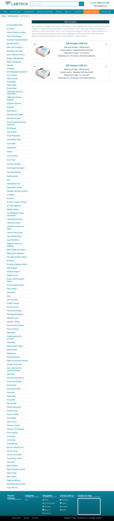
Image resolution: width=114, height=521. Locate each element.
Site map (35, 518)
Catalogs (59, 12)
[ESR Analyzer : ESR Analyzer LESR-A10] (42, 51)
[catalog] (34, 44)
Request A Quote (91, 11)
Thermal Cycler (15, 12)
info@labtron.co (102, 6)
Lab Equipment (29, 12)
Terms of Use (16, 518)
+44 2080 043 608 (101, 3)
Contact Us (78, 12)
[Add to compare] (106, 44)
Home (5, 12)
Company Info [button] (106, 12)
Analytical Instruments (45, 12)
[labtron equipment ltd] (16, 3)
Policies (26, 518)
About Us (68, 12)
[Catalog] (34, 44)
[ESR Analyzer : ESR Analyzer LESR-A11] (42, 73)
